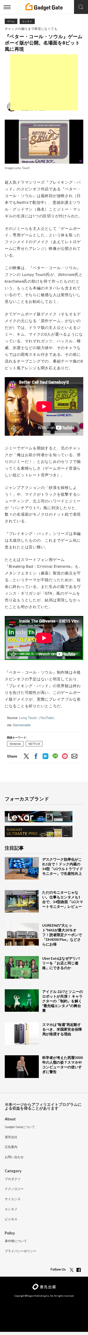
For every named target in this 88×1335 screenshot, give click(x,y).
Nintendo (15, 744)
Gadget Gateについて (20, 1127)
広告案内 (11, 1147)
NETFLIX (34, 744)
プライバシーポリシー (20, 1251)
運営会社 (11, 1137)
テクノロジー (14, 1189)
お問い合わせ (14, 1157)
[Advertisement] (44, 82)
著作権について (16, 1241)
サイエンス (13, 1199)
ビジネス (11, 1219)
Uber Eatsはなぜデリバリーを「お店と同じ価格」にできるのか (61, 963)
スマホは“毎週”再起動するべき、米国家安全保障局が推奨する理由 (62, 1029)
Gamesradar (22, 724)
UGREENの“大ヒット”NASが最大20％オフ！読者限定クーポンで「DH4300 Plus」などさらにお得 (62, 934)
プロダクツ (13, 1179)
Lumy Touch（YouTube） (37, 717)
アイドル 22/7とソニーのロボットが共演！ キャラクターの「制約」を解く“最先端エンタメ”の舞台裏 (62, 1001)
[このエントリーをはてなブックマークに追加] (45, 756)
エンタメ (27, 21)
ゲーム (11, 21)
